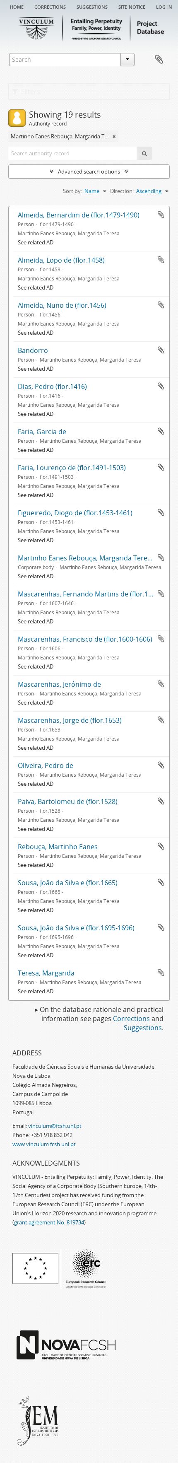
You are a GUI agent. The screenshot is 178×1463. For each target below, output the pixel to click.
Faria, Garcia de (42, 431)
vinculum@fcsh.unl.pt (55, 1126)
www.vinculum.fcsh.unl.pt (44, 1144)
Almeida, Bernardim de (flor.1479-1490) (79, 215)
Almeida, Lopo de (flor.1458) (61, 260)
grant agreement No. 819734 (49, 1222)
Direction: (122, 191)
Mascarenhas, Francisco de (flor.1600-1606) (85, 639)
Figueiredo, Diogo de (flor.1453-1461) (75, 512)
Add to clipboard (161, 214)
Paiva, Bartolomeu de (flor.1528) (68, 801)
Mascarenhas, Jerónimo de (59, 684)
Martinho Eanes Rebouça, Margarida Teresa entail (95, 558)
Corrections (50, 6)
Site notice (131, 6)
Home (17, 6)
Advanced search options (89, 171)
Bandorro (33, 350)
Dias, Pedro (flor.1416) (52, 386)
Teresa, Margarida (46, 973)
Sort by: (72, 191)
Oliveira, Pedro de (45, 765)
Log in (164, 6)
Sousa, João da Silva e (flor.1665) (68, 882)
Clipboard (159, 59)
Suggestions (92, 6)
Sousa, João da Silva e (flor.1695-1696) (76, 927)
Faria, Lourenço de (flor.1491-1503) (72, 467)
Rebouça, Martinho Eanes (58, 846)
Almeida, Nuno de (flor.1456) (62, 305)
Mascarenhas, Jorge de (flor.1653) (70, 720)
